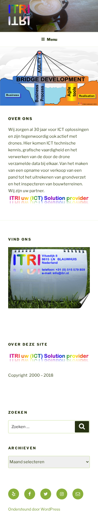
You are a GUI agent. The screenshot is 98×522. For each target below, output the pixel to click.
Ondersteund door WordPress (34, 509)
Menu (52, 39)
